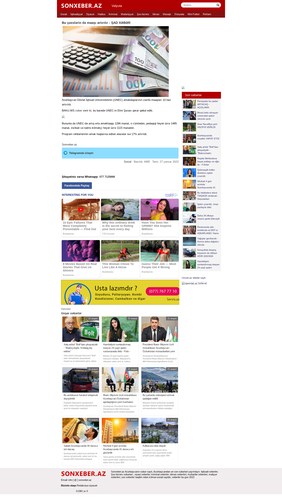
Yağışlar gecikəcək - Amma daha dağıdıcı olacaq (208, 241)
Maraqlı (167, 14)
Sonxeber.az (69, 144)
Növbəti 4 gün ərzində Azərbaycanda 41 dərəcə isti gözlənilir (207, 184)
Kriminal (113, 14)
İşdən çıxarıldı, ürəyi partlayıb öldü (207, 206)
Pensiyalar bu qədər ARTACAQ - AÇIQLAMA (207, 104)
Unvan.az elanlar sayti (193, 277)
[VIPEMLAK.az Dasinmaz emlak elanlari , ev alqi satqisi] (189, 283)
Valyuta (117, 6)
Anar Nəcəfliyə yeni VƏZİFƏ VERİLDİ (207, 125)
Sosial (63, 14)
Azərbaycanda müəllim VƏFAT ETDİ (208, 137)
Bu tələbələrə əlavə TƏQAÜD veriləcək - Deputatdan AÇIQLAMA (207, 195)
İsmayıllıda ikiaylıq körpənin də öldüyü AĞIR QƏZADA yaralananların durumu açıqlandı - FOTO (200, 253)
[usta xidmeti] (122, 292)
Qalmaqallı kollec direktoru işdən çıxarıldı (206, 172)
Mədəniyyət (127, 14)
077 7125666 (107, 176)
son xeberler (128, 477)
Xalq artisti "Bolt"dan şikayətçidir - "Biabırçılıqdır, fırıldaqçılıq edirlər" (207, 150)
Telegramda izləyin (81, 153)
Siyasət (90, 14)
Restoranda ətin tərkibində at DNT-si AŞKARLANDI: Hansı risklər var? (208, 230)
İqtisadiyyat (76, 14)
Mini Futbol (193, 14)
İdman (156, 14)
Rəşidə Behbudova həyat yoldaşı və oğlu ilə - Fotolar (208, 161)
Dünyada (179, 14)
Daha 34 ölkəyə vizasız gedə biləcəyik (208, 217)
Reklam (207, 14)
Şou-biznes (143, 14)
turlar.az (202, 283)
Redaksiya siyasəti (87, 485)
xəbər (78, 110)
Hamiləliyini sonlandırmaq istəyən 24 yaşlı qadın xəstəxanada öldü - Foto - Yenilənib (201, 264)
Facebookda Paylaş (76, 185)
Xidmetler (66, 309)
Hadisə (101, 14)
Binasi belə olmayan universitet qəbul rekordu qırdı (207, 115)
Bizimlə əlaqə (68, 485)
